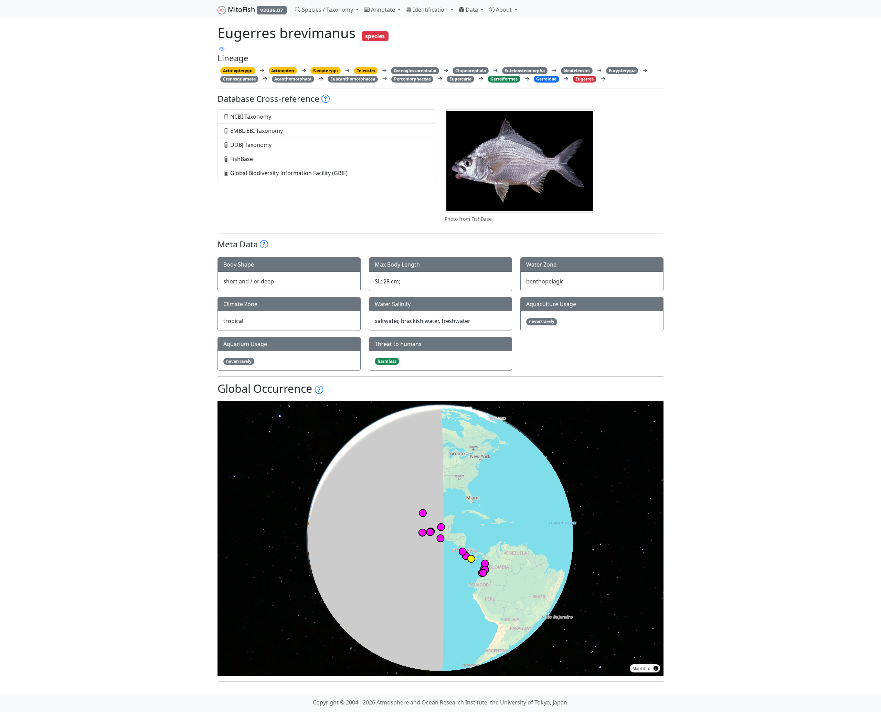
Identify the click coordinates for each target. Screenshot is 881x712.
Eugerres (584, 79)
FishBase (241, 159)
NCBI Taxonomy (250, 116)
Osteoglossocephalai (415, 71)
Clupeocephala (470, 71)
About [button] (504, 9)
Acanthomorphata (292, 79)
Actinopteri (282, 71)
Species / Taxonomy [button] (327, 9)
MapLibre (641, 668)
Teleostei (366, 71)
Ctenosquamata (239, 79)
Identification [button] (430, 9)
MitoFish (254, 9)
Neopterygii (325, 71)
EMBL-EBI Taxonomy (256, 130)
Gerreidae (546, 79)
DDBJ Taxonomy (250, 145)
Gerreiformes (504, 79)
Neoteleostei (577, 71)
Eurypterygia (622, 71)
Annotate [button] (383, 9)
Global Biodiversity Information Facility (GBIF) (288, 173)
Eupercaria (460, 79)
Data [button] (471, 9)
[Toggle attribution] (656, 668)
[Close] (869, 12)
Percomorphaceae (412, 79)
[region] (440, 538)
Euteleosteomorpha (525, 71)
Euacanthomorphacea (352, 79)
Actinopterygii (238, 71)
